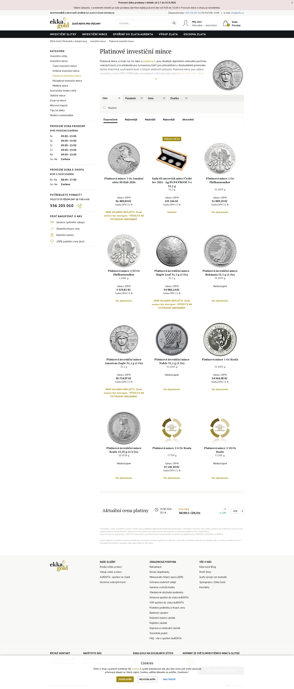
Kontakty (204, 587)
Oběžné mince (57, 95)
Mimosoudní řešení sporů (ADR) (166, 577)
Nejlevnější (131, 119)
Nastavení (169, 679)
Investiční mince (94, 34)
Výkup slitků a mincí (111, 572)
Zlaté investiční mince (65, 66)
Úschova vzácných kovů (113, 582)
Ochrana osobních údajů (163, 582)
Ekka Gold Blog (207, 566)
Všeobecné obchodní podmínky (166, 592)
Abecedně (188, 119)
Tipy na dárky (57, 110)
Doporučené (110, 119)
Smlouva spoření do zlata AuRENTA (169, 597)
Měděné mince (60, 85)
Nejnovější (169, 119)
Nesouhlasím (147, 679)
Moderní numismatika (61, 115)
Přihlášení (197, 25)
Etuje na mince (58, 100)
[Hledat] (174, 23)
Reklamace (155, 566)
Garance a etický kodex (162, 587)
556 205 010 (62, 205)
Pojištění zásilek (158, 623)
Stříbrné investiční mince (66, 70)
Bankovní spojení (159, 612)
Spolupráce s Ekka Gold (212, 582)
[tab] (111, 98)
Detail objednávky (159, 572)
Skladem (112, 107)
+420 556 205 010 (192, 12)
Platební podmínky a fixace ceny (167, 607)
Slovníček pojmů (158, 633)
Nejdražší (150, 119)
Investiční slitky (63, 34)
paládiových (149, 61)
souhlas (136, 668)
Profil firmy (205, 572)
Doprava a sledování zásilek (165, 628)
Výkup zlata (168, 34)
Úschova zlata (195, 34)
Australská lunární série (63, 90)
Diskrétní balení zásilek (162, 617)
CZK (235, 511)
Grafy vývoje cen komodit (213, 577)
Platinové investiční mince (67, 75)
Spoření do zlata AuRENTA (133, 34)
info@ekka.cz (237, 12)
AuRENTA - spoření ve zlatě (115, 577)
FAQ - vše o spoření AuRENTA (166, 638)
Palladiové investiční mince (67, 80)
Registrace (211, 25)
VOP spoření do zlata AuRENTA (167, 602)
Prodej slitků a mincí (111, 566)
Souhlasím (125, 679)
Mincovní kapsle (59, 105)
